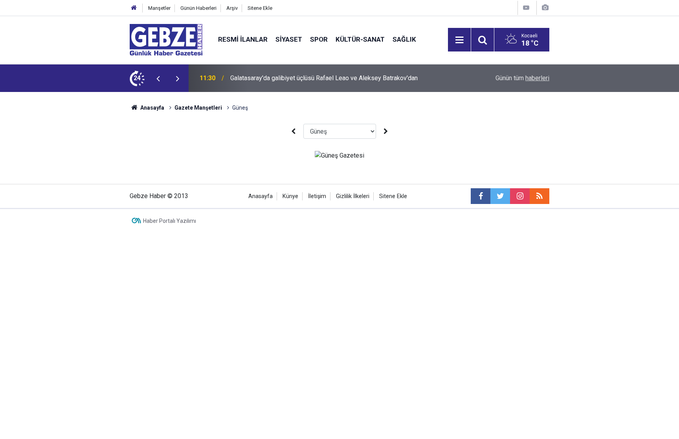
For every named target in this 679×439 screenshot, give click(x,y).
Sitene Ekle (260, 8)
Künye (290, 196)
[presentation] (158, 78)
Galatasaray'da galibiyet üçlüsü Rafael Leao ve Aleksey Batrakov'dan (324, 78)
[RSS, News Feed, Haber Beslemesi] (539, 196)
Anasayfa (151, 108)
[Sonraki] (386, 131)
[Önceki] (293, 131)
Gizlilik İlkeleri (352, 196)
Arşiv (232, 8)
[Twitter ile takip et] (500, 196)
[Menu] (459, 40)
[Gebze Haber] (166, 39)
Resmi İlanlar (243, 39)
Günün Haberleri (198, 8)
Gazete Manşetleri (198, 108)
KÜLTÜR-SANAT (360, 39)
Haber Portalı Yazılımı (169, 221)
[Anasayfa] (134, 8)
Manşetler (159, 8)
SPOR (319, 39)
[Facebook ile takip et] (480, 196)
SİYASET (288, 39)
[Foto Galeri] (545, 7)
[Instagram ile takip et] (520, 196)
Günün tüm (522, 78)
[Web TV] (526, 7)
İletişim (317, 196)
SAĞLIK (404, 39)
